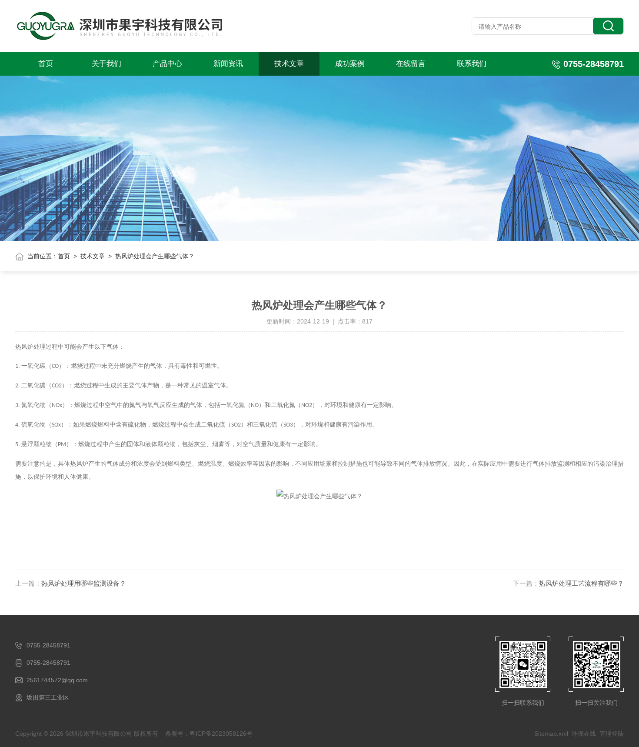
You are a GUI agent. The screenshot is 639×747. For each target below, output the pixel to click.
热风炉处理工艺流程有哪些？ (581, 583)
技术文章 (289, 64)
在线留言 (411, 64)
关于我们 (106, 64)
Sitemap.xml (551, 733)
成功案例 (350, 64)
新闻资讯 (228, 64)
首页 (45, 64)
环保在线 (584, 733)
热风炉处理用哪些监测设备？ (83, 583)
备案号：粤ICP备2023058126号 (209, 733)
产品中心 (167, 64)
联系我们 (471, 64)
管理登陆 (611, 733)
